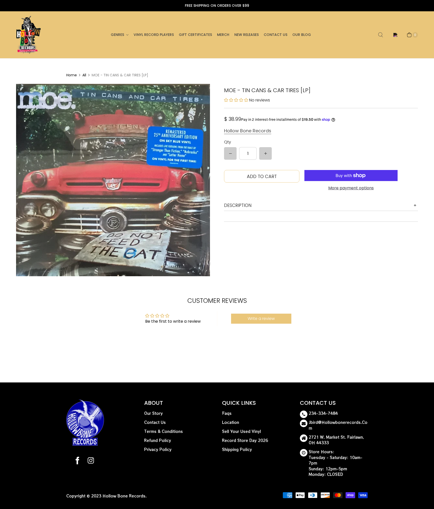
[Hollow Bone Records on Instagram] (90, 461)
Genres (117, 34)
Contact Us (275, 34)
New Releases (246, 34)
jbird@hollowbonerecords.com (338, 425)
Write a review (261, 318)
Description (237, 205)
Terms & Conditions (163, 431)
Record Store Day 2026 (245, 440)
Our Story (153, 413)
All (84, 75)
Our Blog (301, 34)
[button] (236, 100)
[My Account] (394, 35)
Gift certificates (195, 34)
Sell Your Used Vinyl (241, 431)
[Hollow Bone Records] (28, 34)
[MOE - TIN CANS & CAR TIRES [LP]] (113, 180)
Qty (227, 142)
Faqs (227, 413)
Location (230, 422)
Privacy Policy (158, 449)
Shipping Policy (237, 449)
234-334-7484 (323, 413)
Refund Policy (157, 440)
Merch (223, 34)
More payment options (351, 188)
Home (71, 75)
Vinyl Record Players (154, 34)
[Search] (380, 35)
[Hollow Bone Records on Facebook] (77, 461)
